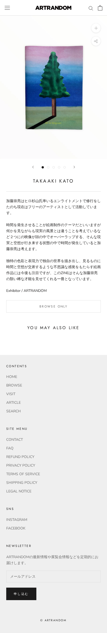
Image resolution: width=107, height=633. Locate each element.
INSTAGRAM (16, 519)
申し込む (21, 594)
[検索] (91, 8)
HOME (11, 376)
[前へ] (33, 167)
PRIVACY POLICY (20, 465)
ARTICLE (13, 402)
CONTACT (14, 439)
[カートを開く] (100, 7)
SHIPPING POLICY (21, 482)
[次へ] (74, 167)
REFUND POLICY (20, 456)
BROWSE (14, 385)
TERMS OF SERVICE (23, 474)
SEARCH (13, 411)
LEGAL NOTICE (18, 491)
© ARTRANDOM (53, 620)
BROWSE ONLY (53, 306)
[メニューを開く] (7, 8)
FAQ (10, 448)
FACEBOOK (15, 528)
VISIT (10, 393)
